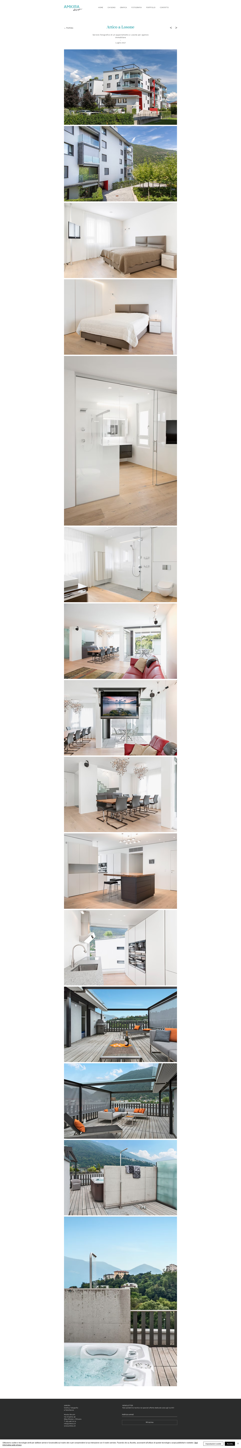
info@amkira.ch (70, 1424)
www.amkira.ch (70, 1426)
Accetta (230, 1443)
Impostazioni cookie (213, 1443)
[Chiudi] (237, 1443)
